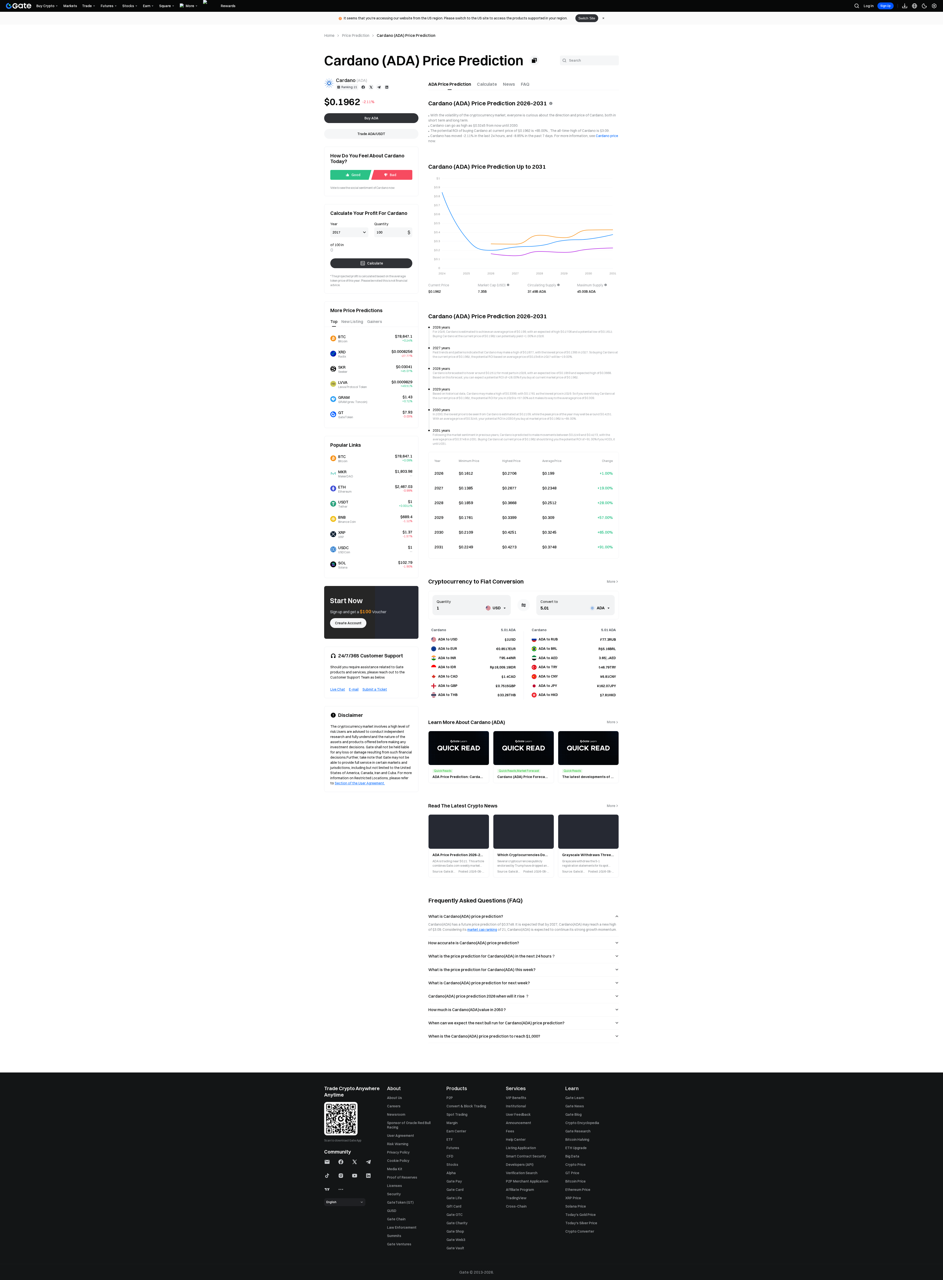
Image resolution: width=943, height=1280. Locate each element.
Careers (394, 1106)
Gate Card (454, 1189)
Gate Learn (574, 1098)
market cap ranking (482, 929)
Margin (452, 1123)
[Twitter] (371, 87)
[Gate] (18, 6)
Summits (394, 1236)
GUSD (391, 1211)
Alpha (451, 1173)
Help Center (516, 1139)
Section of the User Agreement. (360, 783)
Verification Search (521, 1173)
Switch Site (586, 18)
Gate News (574, 1106)
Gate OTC (454, 1214)
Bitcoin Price (575, 1181)
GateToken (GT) (400, 1202)
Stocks (452, 1164)
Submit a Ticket (374, 689)
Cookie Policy (398, 1160)
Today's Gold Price (580, 1214)
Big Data (572, 1156)
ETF (449, 1139)
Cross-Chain (516, 1206)
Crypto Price (575, 1164)
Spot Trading (456, 1114)
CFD (449, 1156)
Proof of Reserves (402, 1177)
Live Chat (337, 689)
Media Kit (394, 1169)
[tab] (449, 84)
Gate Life (454, 1198)
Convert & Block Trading (466, 1106)
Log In (869, 6)
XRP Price (573, 1198)
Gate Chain (396, 1219)
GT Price (572, 1173)
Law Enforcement (401, 1227)
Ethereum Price (577, 1189)
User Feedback (518, 1114)
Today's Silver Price (581, 1223)
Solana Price (575, 1206)
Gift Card (453, 1206)
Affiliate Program (520, 1189)
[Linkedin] (387, 87)
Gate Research (577, 1131)
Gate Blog (573, 1114)
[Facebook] (363, 87)
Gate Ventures (399, 1244)
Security (394, 1194)
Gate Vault (455, 1248)
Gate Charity (457, 1223)
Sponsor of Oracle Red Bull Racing (408, 1125)
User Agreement (400, 1135)
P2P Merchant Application (527, 1181)
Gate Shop (455, 1231)
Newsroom (396, 1114)
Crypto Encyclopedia (582, 1123)
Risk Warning (397, 1144)
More (611, 581)
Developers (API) (519, 1164)
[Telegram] (379, 87)
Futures (452, 1148)
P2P (449, 1098)
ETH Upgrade (576, 1148)
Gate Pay (454, 1181)
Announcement (518, 1123)
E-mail (354, 689)
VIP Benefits (516, 1098)
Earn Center (456, 1131)
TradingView (516, 1198)
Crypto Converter (579, 1231)
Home (329, 35)
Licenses (394, 1185)
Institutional (516, 1106)
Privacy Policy (398, 1152)
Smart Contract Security (526, 1156)
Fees (510, 1131)
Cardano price (607, 136)
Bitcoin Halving (577, 1139)
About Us (394, 1098)
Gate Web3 (455, 1240)
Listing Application (521, 1148)
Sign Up (885, 6)
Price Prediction (355, 35)
